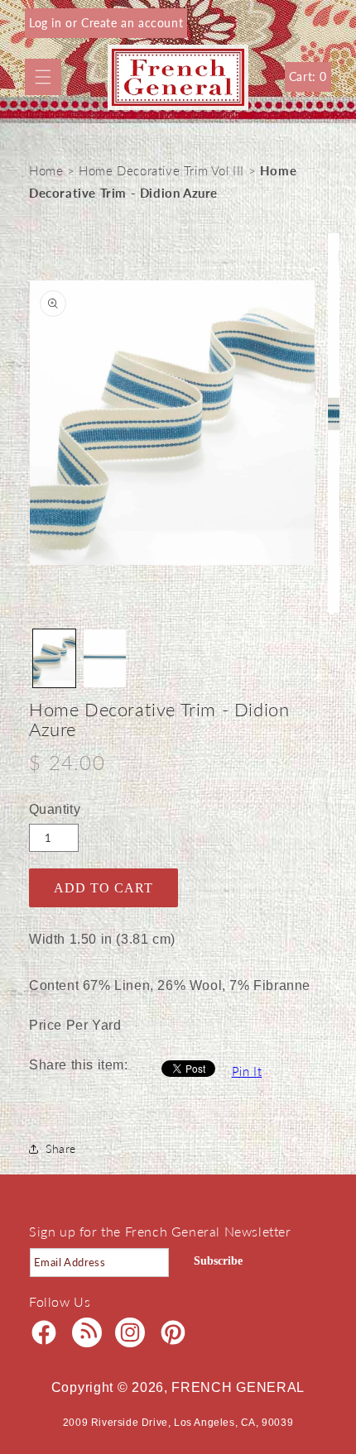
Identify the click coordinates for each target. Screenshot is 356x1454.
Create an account (132, 23)
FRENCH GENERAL (238, 1387)
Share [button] (61, 1148)
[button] (43, 77)
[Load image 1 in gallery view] (54, 658)
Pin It (247, 1071)
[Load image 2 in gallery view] (105, 658)
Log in (47, 23)
